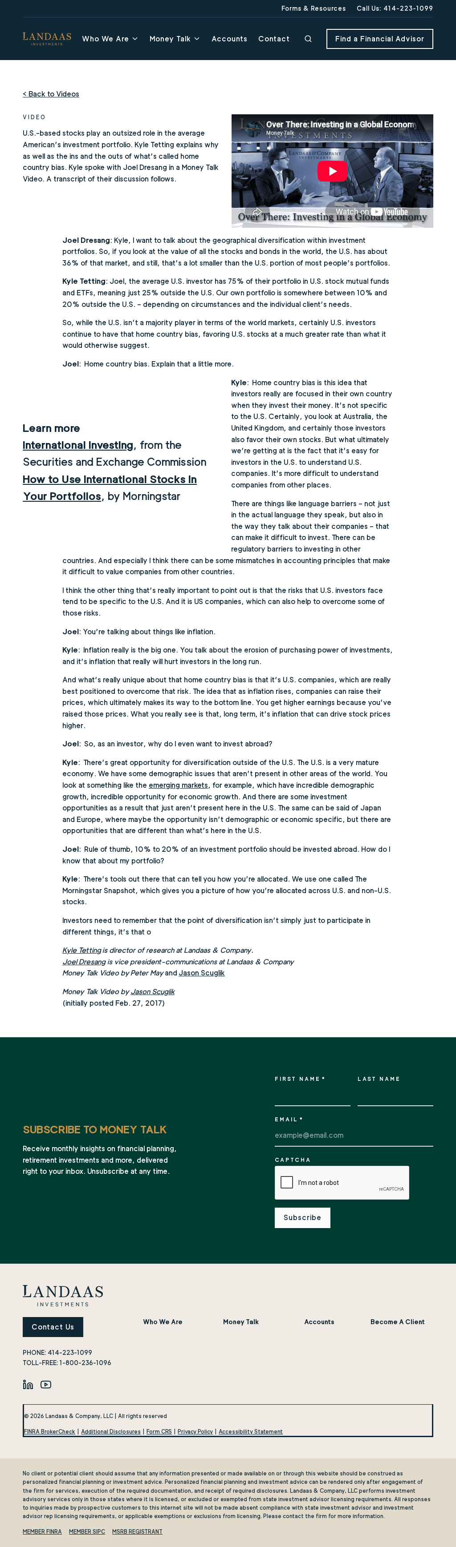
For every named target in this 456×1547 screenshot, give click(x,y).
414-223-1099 (70, 1352)
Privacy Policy (195, 1431)
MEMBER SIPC (87, 1531)
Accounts (230, 39)
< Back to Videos (51, 94)
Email (289, 1119)
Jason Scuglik (202, 973)
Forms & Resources (313, 8)
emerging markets (178, 785)
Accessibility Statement (251, 1431)
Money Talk (170, 39)
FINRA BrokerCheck (49, 1431)
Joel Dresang (84, 962)
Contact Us (53, 1327)
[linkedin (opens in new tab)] (28, 1384)
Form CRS (159, 1431)
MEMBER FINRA (42, 1531)
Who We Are (105, 39)
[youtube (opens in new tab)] (46, 1384)
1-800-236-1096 (85, 1362)
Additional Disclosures (111, 1431)
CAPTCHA (293, 1159)
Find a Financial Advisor (379, 39)
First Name (300, 1079)
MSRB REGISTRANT (137, 1531)
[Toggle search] (308, 38)
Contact (274, 39)
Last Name (379, 1079)
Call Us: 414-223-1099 (395, 8)
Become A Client (397, 1321)
